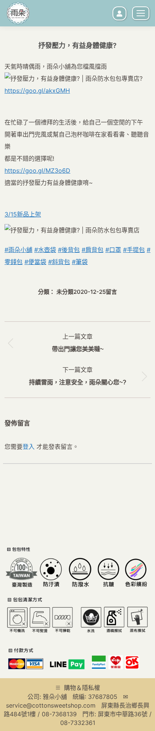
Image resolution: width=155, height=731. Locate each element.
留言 (111, 291)
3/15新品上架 (23, 214)
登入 (29, 446)
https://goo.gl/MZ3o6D (37, 170)
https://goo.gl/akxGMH (37, 90)
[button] (27, 122)
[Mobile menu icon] (140, 13)
